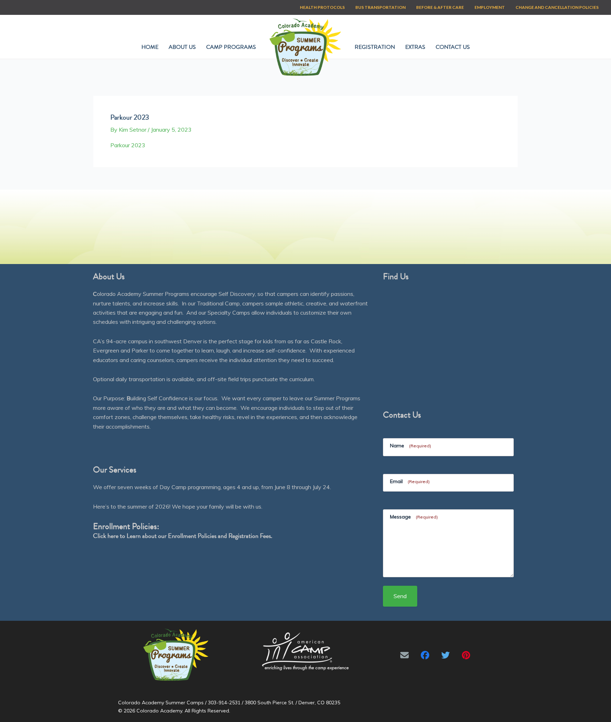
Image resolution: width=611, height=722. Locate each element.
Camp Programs (231, 47)
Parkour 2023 (127, 145)
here (112, 535)
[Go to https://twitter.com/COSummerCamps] (445, 655)
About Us (182, 47)
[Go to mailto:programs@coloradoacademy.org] (404, 655)
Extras (415, 47)
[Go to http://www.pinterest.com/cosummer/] (466, 655)
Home (149, 47)
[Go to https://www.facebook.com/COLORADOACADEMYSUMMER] (425, 655)
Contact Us (453, 47)
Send (400, 596)
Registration (375, 47)
